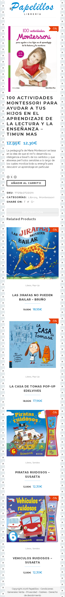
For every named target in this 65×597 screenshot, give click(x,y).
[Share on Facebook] (24, 201)
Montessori (46, 197)
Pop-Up (36, 285)
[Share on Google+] (32, 201)
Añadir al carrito (26, 183)
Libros (32, 197)
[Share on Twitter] (28, 201)
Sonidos (36, 462)
